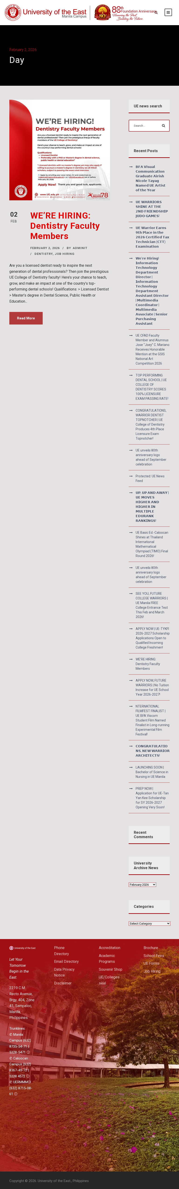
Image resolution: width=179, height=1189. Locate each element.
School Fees (154, 955)
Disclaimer (63, 983)
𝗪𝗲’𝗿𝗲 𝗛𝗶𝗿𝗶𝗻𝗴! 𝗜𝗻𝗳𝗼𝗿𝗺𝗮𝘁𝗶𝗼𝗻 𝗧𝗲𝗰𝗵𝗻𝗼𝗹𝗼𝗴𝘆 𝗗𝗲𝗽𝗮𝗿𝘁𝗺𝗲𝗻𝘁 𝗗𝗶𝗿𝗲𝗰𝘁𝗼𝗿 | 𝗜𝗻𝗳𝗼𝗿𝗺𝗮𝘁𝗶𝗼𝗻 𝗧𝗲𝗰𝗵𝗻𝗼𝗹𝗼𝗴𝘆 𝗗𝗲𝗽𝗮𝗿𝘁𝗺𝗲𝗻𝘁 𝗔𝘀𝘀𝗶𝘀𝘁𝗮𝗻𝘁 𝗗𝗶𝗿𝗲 (152, 290)
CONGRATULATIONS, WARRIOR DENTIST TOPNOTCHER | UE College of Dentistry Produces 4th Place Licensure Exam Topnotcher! (151, 424)
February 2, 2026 (45, 248)
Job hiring (65, 254)
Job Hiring (152, 971)
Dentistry (43, 254)
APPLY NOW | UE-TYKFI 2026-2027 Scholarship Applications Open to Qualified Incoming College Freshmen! (153, 638)
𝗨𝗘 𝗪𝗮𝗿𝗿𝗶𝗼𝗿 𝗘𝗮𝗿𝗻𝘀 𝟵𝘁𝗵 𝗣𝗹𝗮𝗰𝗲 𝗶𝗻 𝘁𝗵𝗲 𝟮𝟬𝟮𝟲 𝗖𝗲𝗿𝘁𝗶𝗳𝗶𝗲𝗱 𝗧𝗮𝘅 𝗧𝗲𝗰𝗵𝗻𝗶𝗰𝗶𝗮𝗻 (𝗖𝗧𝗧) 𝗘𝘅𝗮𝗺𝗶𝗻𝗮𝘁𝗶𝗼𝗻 (152, 237)
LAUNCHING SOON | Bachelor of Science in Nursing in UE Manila (152, 772)
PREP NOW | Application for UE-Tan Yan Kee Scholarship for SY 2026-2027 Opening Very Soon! (152, 798)
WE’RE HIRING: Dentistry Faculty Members (65, 226)
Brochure (151, 948)
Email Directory (66, 961)
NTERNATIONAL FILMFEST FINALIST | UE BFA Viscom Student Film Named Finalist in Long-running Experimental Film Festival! (152, 720)
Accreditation (109, 948)
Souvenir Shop (110, 969)
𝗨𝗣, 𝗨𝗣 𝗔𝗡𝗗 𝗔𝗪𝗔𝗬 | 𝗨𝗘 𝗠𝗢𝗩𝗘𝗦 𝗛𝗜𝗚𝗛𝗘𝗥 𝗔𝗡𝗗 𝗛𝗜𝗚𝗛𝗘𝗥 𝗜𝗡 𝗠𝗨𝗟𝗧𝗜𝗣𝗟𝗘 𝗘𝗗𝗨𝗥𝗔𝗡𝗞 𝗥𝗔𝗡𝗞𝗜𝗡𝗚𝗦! (152, 507)
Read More (26, 318)
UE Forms (151, 963)
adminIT (80, 248)
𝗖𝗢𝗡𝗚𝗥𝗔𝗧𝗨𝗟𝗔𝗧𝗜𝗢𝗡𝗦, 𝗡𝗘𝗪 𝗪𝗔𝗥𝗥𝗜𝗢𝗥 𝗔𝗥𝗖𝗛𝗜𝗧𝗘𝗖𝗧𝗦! (153, 750)
